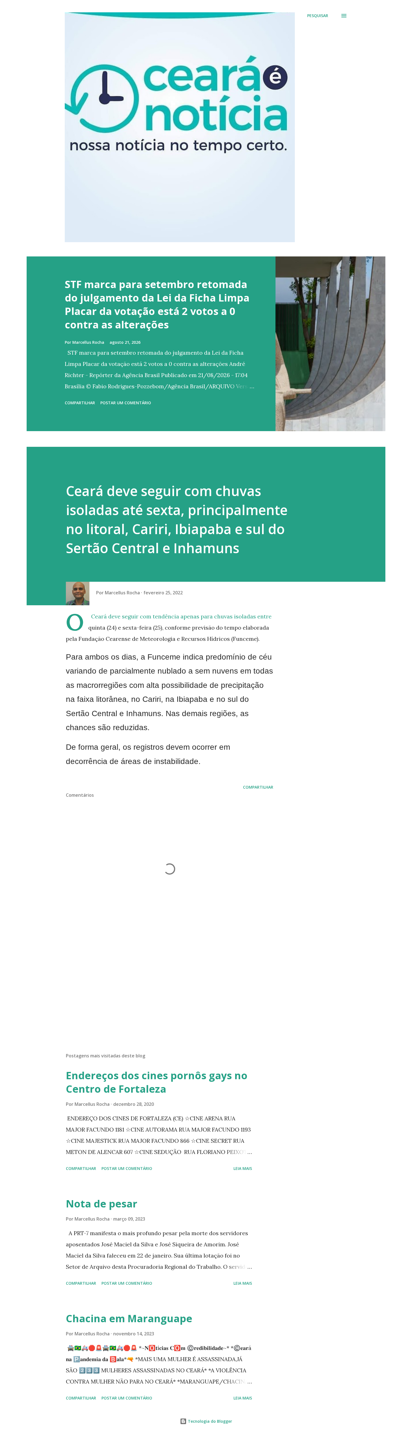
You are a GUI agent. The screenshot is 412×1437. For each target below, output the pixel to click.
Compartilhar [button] (80, 402)
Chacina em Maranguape (129, 1318)
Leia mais (242, 1168)
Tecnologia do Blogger (209, 1421)
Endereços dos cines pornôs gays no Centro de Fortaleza (156, 1082)
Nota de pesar (101, 1204)
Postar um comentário (125, 402)
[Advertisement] (160, 983)
